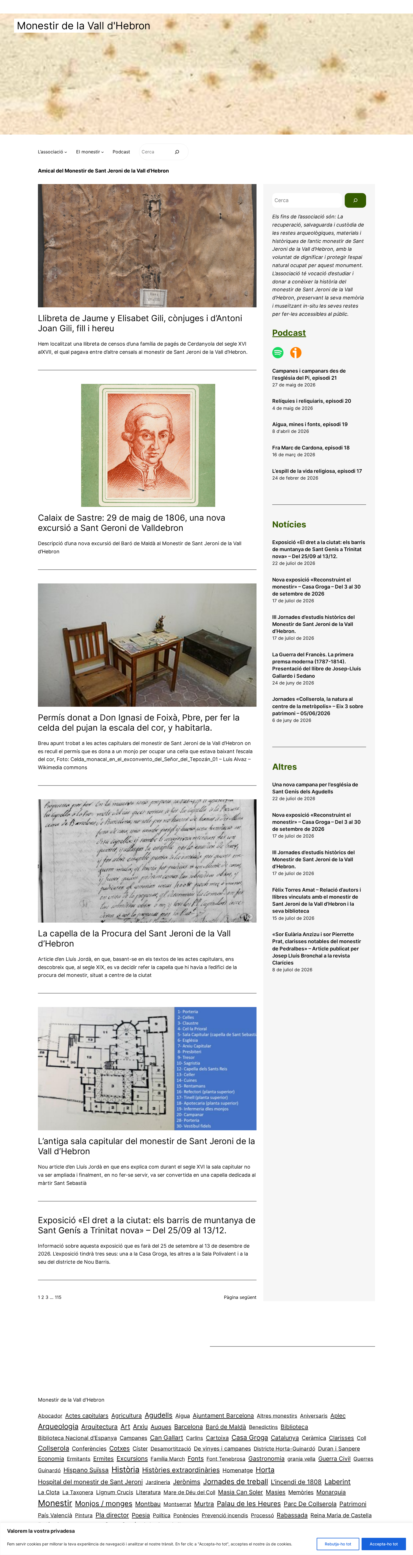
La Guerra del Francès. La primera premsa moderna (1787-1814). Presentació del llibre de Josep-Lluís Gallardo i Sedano (316, 665)
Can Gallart (166, 1437)
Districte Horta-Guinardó (284, 1449)
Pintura (84, 1515)
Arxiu (140, 1426)
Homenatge (238, 1470)
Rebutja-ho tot (338, 1543)
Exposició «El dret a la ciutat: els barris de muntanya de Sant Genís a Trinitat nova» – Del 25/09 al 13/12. (146, 1225)
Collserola (53, 1448)
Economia (51, 1458)
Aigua (182, 1415)
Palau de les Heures (249, 1504)
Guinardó (49, 1470)
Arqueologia (58, 1426)
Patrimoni (352, 1503)
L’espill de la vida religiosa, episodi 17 (317, 471)
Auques (161, 1426)
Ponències (186, 1515)
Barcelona (188, 1426)
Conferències (89, 1448)
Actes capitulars (86, 1415)
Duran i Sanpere (339, 1448)
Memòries (301, 1492)
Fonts (196, 1458)
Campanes (133, 1438)
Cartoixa (217, 1437)
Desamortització (171, 1449)
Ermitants (78, 1459)
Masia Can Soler (240, 1492)
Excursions (132, 1458)
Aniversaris (314, 1416)
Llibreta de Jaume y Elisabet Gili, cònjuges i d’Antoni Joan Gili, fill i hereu (140, 323)
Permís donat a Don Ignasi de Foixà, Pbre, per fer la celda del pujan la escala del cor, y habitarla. (139, 722)
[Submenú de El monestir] (102, 152)
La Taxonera (77, 1492)
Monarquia (331, 1492)
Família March (168, 1459)
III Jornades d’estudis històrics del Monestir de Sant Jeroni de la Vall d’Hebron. (313, 624)
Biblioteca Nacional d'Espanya (77, 1438)
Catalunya (285, 1437)
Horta (265, 1469)
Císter (140, 1448)
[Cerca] (177, 152)
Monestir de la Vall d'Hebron (83, 25)
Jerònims (186, 1481)
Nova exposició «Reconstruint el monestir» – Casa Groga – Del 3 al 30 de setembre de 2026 (316, 587)
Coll (361, 1438)
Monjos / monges (103, 1503)
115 (58, 1297)
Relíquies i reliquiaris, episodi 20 (311, 401)
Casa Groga (250, 1437)
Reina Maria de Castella (341, 1515)
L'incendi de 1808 (296, 1481)
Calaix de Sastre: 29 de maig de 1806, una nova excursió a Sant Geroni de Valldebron (131, 523)
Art (125, 1426)
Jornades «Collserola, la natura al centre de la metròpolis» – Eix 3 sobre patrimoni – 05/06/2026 (317, 706)
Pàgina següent (240, 1297)
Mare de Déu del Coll (189, 1492)
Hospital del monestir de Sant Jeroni (90, 1481)
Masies (275, 1492)
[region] (206, 1539)
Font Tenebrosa (226, 1459)
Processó (262, 1515)
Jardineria (158, 1482)
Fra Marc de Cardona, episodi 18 (311, 448)
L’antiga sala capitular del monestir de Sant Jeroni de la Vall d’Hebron (146, 1146)
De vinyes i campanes (222, 1448)
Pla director (112, 1515)
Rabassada (292, 1515)
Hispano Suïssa (86, 1470)
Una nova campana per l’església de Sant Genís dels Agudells (315, 788)
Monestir (55, 1503)
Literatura (148, 1492)
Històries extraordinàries (181, 1470)
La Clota (49, 1492)
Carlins (194, 1438)
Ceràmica (314, 1438)
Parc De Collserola (310, 1503)
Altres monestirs (277, 1416)
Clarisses (341, 1437)
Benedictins (263, 1427)
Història (125, 1469)
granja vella (301, 1459)
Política (162, 1515)
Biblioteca (294, 1426)
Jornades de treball (235, 1481)
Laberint (337, 1482)
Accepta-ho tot (384, 1543)
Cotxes (119, 1448)
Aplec (338, 1415)
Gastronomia (266, 1458)
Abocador (50, 1416)
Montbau (148, 1503)
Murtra (204, 1503)
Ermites (103, 1458)
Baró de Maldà (226, 1426)
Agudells (159, 1415)
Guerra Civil (334, 1458)
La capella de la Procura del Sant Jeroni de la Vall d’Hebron (134, 938)
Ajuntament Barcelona (223, 1415)
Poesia (141, 1515)
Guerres (363, 1459)
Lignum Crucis (114, 1492)
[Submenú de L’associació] (65, 152)
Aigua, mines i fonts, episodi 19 (310, 424)
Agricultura (126, 1415)
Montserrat (177, 1504)
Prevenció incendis (225, 1515)
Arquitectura (99, 1426)
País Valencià (55, 1515)
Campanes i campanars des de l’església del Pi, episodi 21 (309, 374)
